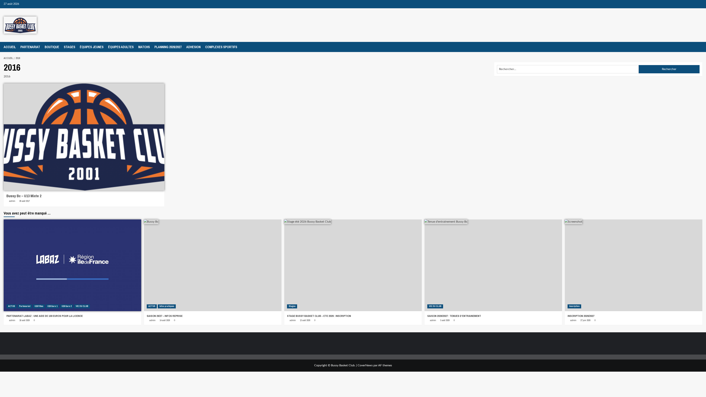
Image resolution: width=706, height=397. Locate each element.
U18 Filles (39, 306)
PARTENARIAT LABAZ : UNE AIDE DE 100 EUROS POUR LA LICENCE (44, 316)
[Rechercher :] (568, 69)
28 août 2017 (24, 201)
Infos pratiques (166, 306)
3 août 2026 (445, 320)
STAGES (69, 47)
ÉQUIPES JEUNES (92, 47)
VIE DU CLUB (82, 306)
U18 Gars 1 (52, 306)
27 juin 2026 (585, 320)
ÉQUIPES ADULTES (121, 47)
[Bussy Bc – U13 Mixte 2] (84, 137)
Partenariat (24, 306)
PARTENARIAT (30, 47)
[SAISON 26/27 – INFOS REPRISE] (212, 265)
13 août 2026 (305, 320)
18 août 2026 (24, 320)
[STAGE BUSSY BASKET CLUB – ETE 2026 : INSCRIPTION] (353, 265)
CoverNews (365, 365)
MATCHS (144, 47)
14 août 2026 (165, 320)
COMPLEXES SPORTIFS (221, 47)
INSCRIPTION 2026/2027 (581, 316)
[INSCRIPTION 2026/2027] (633, 265)
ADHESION (193, 47)
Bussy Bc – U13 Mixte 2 (23, 195)
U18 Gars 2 (67, 306)
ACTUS (11, 306)
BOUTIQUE (52, 47)
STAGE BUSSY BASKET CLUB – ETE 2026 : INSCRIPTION (319, 316)
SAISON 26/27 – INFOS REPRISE (165, 316)
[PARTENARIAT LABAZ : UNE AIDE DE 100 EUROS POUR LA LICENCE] (72, 265)
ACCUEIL (10, 47)
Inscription (574, 306)
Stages (292, 306)
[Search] (700, 47)
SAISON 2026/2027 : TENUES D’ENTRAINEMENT (454, 316)
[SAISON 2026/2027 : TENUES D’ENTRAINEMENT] (493, 265)
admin (12, 201)
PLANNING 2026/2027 (168, 47)
